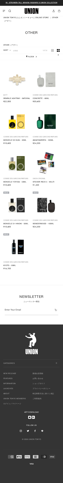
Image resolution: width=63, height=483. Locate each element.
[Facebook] (35, 431)
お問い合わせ (38, 379)
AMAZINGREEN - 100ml (43, 140)
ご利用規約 (37, 399)
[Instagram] (21, 431)
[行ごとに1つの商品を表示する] (52, 50)
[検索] (10, 11)
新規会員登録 (38, 373)
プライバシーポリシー (41, 389)
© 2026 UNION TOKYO (31, 439)
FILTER (31, 57)
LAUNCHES (8, 389)
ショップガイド (39, 384)
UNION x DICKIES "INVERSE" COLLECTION (31, 3)
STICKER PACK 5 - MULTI (44, 182)
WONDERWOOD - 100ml (43, 224)
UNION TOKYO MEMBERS (14, 399)
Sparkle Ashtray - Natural (16, 98)
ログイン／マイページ (12, 404)
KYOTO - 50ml (9, 265)
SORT (5, 50)
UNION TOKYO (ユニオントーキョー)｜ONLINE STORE (26, 18)
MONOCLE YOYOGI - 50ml (14, 182)
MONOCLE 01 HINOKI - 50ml (15, 224)
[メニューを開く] (4, 11)
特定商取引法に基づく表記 (43, 394)
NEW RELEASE (9, 373)
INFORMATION (9, 384)
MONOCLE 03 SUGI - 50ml (15, 140)
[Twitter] (28, 431)
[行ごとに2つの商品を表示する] (58, 50)
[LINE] (42, 431)
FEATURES (8, 379)
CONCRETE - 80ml (41, 98)
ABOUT (6, 394)
